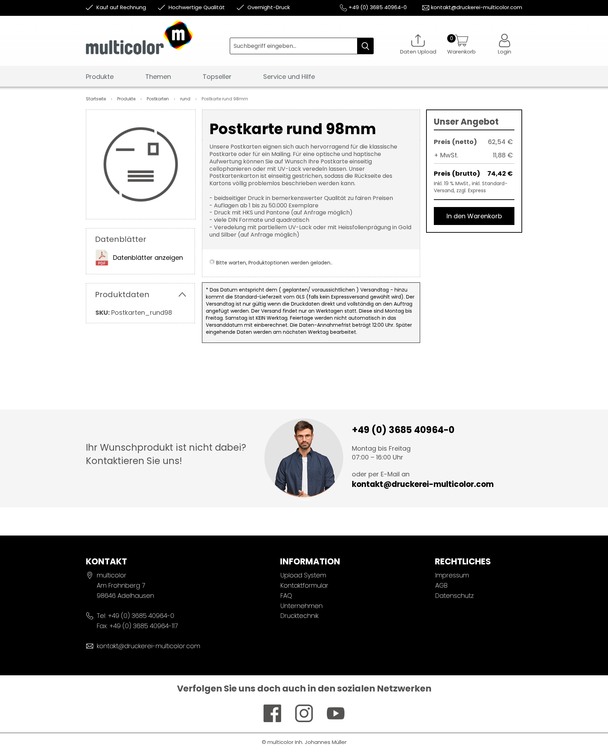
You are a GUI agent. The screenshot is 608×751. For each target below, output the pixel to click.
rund (185, 99)
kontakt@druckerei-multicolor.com (476, 7)
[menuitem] (100, 77)
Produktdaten (122, 294)
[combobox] (301, 46)
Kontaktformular (304, 585)
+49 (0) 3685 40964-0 (378, 7)
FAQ (286, 595)
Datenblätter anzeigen (148, 257)
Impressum (452, 575)
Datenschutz (454, 595)
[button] (504, 44)
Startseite (96, 99)
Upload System (303, 575)
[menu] (304, 79)
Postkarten (158, 99)
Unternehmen (301, 605)
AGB (441, 585)
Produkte (127, 99)
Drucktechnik (299, 615)
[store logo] (158, 42)
